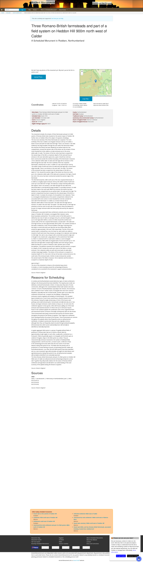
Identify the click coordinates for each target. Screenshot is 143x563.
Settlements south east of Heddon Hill (44, 521)
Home (2, 12)
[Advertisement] (71, 56)
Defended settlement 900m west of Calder (85, 514)
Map (30, 9)
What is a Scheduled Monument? (49, 9)
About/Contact (62, 9)
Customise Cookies (133, 556)
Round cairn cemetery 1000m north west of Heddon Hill (89, 523)
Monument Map (35, 538)
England (8, 12)
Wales (60, 542)
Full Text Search (35, 542)
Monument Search (36, 540)
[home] (1, 10)
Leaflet (96, 95)
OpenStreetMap (103, 95)
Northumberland (17, 12)
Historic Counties (63, 543)
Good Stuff (76, 560)
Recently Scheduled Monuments (40, 543)
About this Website (92, 540)
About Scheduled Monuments (95, 538)
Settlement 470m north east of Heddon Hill (45, 517)
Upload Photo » (38, 77)
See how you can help (57, 18)
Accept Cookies (121, 556)
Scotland (61, 540)
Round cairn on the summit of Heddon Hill (45, 514)
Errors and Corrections (93, 543)
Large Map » (86, 99)
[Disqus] (71, 439)
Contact (89, 542)
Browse (35, 9)
